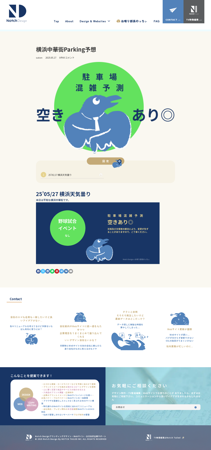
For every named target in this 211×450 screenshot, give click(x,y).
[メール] (70, 271)
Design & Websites (93, 21)
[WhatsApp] (52, 271)
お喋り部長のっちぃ (134, 21)
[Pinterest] (57, 271)
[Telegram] (61, 271)
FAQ (157, 21)
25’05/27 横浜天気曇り (60, 174)
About (69, 21)
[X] (43, 271)
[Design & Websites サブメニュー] (109, 21)
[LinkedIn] (47, 271)
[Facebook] (38, 271)
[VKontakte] (66, 271)
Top (56, 21)
